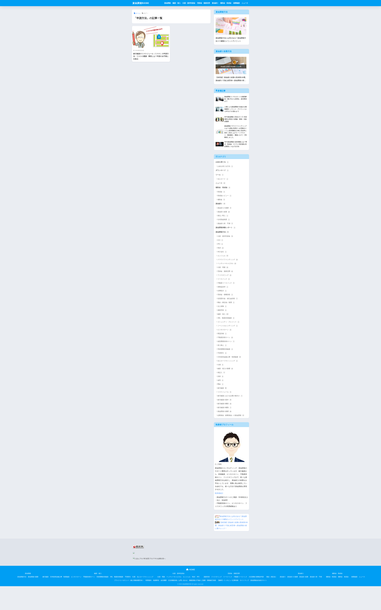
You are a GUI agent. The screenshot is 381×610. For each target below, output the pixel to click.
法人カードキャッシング (227, 361)
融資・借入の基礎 (225, 368)
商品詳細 (221, 333)
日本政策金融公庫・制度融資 (229, 357)
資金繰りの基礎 (224, 208)
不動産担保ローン (225, 337)
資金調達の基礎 (224, 411)
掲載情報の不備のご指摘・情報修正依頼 (202, 580)
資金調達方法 (222, 232)
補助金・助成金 (225, 3)
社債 (220, 364)
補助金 (221, 199)
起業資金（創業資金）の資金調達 (230, 415)
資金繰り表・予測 (224, 223)
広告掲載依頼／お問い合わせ (178, 580)
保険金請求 (222, 287)
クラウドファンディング (227, 259)
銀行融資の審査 (224, 403)
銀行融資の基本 (224, 400)
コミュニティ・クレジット (228, 322)
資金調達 (167, 3)
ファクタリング (224, 275)
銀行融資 (221, 388)
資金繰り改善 (223, 212)
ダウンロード (222, 170)
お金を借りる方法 (224, 166)
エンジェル (222, 256)
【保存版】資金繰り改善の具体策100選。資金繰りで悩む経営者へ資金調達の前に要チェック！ (231, 79)
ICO (220, 240)
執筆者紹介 (219, 493)
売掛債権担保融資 (224, 349)
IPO (219, 244)
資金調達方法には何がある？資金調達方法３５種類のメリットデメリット (231, 39)
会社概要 (164, 580)
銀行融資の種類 (224, 407)
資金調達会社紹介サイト (258, 580)
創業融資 (236, 3)
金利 (220, 380)
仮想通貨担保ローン (225, 341)
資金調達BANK (140, 3)
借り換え (221, 345)
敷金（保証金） (272, 577)
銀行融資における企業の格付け (229, 396)
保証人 (221, 372)
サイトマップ (244, 580)
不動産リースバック (225, 283)
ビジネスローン (224, 329)
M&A (220, 248)
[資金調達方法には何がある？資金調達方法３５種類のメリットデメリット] (231, 26)
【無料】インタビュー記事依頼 (227, 580)
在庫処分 (221, 291)
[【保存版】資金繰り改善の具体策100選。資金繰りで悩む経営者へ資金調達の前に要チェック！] (231, 65)
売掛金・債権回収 (224, 294)
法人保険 (221, 306)
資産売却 (221, 310)
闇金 (220, 384)
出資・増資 (222, 267)
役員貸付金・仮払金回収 (227, 298)
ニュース (245, 3)
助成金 (221, 192)
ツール (219, 175)
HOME (191, 569)
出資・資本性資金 (189, 3)
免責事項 (156, 580)
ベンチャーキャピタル (226, 263)
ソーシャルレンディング (227, 326)
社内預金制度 (223, 219)
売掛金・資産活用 (203, 3)
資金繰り (215, 3)
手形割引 (221, 353)
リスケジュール (224, 392)
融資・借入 (177, 3)
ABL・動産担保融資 (225, 318)
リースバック (223, 279)
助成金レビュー (224, 195)
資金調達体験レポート (225, 227)
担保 (220, 376)
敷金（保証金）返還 (225, 302)
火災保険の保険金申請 (256, 577)
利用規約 (149, 580)
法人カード (222, 179)
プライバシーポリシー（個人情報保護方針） (129, 580)
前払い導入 (222, 215)
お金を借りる (222, 162)
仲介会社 (221, 252)
